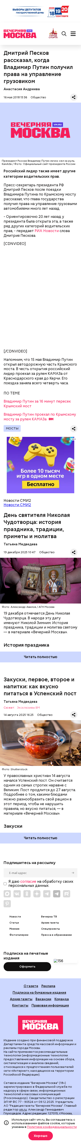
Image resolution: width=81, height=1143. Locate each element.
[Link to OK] (27, 893)
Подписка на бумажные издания (39, 992)
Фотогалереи (18, 935)
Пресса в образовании (56, 935)
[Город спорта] (53, 33)
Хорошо (40, 1136)
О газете (31, 986)
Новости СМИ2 (17, 504)
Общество (38, 97)
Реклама (48, 986)
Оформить (27, 966)
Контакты (20, 1005)
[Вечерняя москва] (40, 1025)
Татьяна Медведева (20, 544)
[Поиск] (64, 34)
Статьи (14, 923)
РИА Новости (47, 230)
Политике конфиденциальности (52, 1127)
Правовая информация (50, 1005)
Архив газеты (50, 923)
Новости (15, 916)
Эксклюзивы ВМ (28, 708)
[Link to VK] (17, 893)
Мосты (12, 428)
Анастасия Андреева (22, 89)
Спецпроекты (50, 929)
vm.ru (23, 1109)
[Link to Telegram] (46, 893)
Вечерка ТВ (49, 916)
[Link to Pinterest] (7, 903)
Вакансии (43, 999)
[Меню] (73, 34)
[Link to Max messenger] (7, 893)
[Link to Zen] (36, 893)
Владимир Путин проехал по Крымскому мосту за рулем (40, 417)
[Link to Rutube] (66, 893)
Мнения (14, 929)
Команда (61, 999)
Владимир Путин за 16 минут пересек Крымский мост (37, 403)
